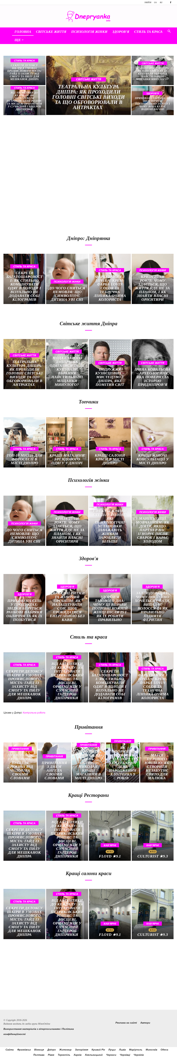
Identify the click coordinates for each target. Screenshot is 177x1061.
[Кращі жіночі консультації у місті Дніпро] (153, 442)
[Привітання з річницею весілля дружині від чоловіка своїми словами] (20, 762)
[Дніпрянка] (88, 16)
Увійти (147, 2)
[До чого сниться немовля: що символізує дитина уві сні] (67, 279)
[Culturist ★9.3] (153, 836)
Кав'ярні (110, 845)
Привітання (20, 748)
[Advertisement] (44, 147)
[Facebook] (170, 2)
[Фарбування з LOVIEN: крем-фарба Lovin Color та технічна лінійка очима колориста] (110, 279)
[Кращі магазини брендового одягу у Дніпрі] (67, 442)
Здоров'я (152, 93)
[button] (169, 31)
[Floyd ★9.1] (110, 836)
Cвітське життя (51, 31)
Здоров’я (120, 31)
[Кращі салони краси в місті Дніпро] (110, 442)
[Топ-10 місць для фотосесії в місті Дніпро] (24, 442)
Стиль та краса (148, 31)
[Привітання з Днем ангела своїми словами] (54, 762)
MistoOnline (44, 1024)
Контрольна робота (34, 712)
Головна (23, 31)
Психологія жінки (89, 31)
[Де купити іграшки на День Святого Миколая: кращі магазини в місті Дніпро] (88, 762)
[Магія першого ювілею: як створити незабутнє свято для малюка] (157, 762)
